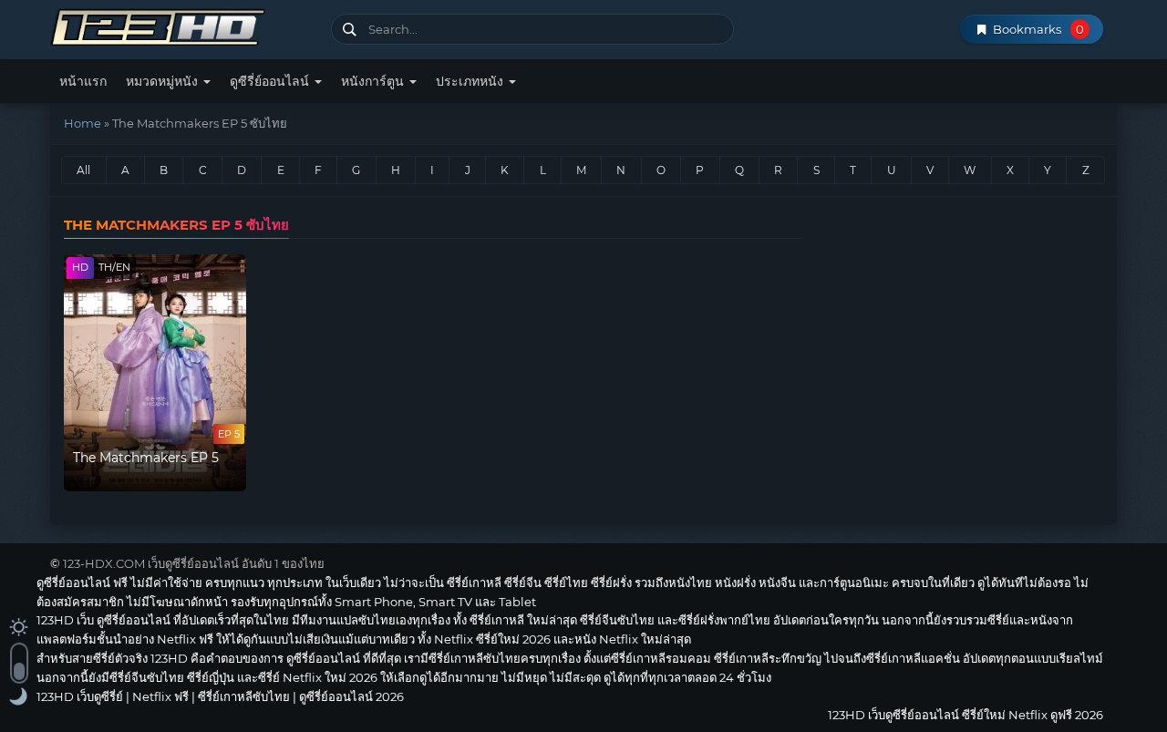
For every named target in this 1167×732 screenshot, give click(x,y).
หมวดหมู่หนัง (163, 81)
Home (82, 123)
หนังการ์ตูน (374, 81)
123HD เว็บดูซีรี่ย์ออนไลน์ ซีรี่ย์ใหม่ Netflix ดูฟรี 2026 (183, 25)
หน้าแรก (83, 81)
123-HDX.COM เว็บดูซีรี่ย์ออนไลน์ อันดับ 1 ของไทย (194, 563)
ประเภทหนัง (471, 81)
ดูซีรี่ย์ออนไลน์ (271, 81)
